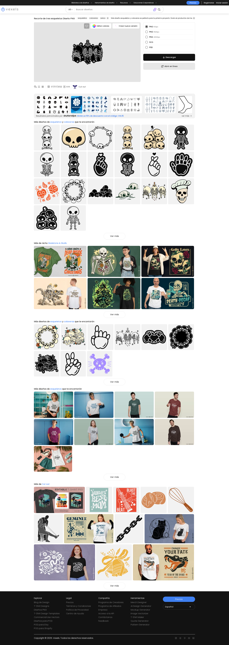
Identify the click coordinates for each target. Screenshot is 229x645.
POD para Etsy (41, 624)
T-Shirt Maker (137, 617)
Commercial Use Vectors (46, 617)
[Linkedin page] (193, 638)
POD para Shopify (43, 628)
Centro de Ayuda (75, 613)
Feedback (103, 620)
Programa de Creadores (111, 602)
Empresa (102, 609)
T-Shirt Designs (41, 606)
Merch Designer (139, 602)
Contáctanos (105, 617)
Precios (70, 602)
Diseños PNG (40, 609)
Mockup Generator (140, 609)
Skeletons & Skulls (57, 243)
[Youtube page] (189, 638)
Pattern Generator (140, 624)
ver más (185, 116)
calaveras (93, 18)
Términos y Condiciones (78, 606)
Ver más (114, 236)
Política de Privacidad (77, 609)
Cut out (46, 484)
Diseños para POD (43, 620)
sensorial (104, 18)
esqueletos (82, 18)
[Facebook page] (180, 638)
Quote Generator (140, 620)
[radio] (147, 27)
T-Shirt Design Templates (47, 613)
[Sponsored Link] (52, 105)
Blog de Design (41, 602)
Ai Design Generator (141, 606)
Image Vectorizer (139, 613)
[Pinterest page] (184, 638)
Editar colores (103, 26)
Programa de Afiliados (109, 606)
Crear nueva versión (128, 26)
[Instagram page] (176, 638)
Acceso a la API (106, 613)
